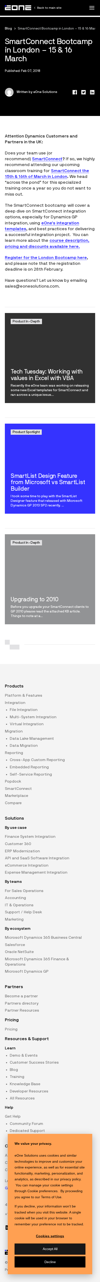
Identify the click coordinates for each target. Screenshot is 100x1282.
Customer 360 (18, 844)
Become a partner (21, 996)
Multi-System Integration (33, 717)
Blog (8, 28)
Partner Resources (22, 1010)
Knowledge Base (25, 1084)
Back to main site (49, 7)
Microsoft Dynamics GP (27, 971)
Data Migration (24, 746)
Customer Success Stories (34, 1062)
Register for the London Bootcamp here (46, 258)
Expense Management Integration (36, 872)
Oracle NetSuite (19, 952)
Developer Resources (29, 1091)
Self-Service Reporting (31, 774)
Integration (15, 703)
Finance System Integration (30, 837)
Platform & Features (23, 695)
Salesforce (15, 945)
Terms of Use (51, 1197)
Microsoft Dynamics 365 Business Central (43, 937)
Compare (13, 803)
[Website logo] (18, 7)
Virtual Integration (26, 724)
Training (17, 1077)
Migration (14, 731)
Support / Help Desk (23, 912)
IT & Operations (19, 905)
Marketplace (16, 796)
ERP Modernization (22, 851)
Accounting (15, 898)
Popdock (13, 781)
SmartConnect (47, 159)
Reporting (14, 753)
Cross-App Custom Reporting (37, 760)
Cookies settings (50, 1236)
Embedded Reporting (29, 767)
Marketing (14, 919)
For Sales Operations (24, 891)
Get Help (13, 1116)
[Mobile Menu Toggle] (91, 7)
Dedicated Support (27, 1131)
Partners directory (22, 1003)
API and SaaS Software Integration (37, 858)
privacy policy (70, 1179)
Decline (50, 1262)
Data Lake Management (32, 738)
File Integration (23, 710)
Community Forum (26, 1124)
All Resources (22, 1098)
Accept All (50, 1249)
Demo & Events (24, 1055)
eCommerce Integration (26, 865)
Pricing (11, 1029)
